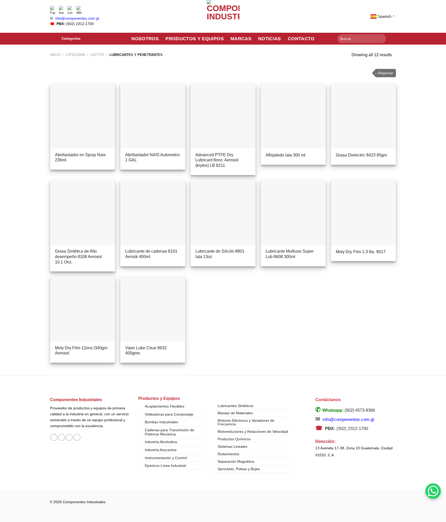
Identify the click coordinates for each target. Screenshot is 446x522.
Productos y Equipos (194, 38)
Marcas (240, 38)
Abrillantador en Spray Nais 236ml (80, 157)
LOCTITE (97, 55)
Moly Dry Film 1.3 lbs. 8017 (361, 252)
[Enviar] (381, 38)
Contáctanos (328, 399)
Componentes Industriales (76, 399)
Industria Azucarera (161, 450)
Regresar (384, 73)
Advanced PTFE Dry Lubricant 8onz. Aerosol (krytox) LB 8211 (216, 160)
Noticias (269, 38)
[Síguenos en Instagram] (61, 437)
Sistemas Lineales (232, 446)
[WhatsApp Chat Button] (433, 491)
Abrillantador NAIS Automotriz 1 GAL (152, 157)
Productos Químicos (234, 439)
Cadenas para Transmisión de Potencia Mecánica (169, 432)
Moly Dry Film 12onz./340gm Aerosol (81, 350)
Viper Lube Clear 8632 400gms (146, 350)
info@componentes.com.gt (77, 18)
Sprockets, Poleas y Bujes (239, 469)
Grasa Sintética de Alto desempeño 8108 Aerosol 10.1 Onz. (78, 256)
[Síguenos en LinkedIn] (77, 437)
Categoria (75, 55)
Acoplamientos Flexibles (164, 406)
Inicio (55, 55)
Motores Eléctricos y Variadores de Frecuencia (246, 422)
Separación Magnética (236, 461)
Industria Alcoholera (161, 442)
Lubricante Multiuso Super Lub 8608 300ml (290, 254)
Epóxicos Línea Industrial (165, 465)
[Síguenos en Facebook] (53, 437)
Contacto (301, 38)
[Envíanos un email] (69, 437)
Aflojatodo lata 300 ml (285, 155)
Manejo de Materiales (235, 413)
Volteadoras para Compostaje (169, 414)
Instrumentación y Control (166, 458)
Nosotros (145, 38)
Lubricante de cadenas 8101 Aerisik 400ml (151, 254)
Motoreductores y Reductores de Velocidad (253, 431)
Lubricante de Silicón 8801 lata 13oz (219, 254)
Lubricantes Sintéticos (235, 406)
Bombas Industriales (161, 422)
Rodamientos (228, 454)
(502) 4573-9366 (360, 410)
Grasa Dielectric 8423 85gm (361, 155)
